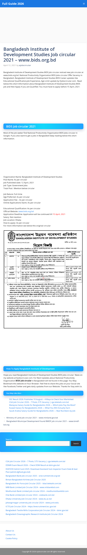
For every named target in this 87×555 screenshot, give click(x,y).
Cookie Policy (11, 538)
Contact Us (10, 534)
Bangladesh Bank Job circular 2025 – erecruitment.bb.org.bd (33, 475)
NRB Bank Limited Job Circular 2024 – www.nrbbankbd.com (32, 487)
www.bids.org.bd (26, 211)
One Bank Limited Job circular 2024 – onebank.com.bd (30, 495)
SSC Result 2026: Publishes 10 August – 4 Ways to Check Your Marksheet (41, 399)
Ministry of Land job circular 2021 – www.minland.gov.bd (32, 417)
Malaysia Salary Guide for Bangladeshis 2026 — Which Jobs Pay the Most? (42, 405)
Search (9, 439)
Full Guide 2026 (13, 4)
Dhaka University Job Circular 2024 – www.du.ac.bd (29, 498)
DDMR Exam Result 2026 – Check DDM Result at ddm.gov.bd (33, 465)
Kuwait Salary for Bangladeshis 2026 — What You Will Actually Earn (39, 408)
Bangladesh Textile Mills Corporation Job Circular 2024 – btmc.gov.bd (37, 510)
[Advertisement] (43, 24)
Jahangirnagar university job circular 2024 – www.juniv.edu (32, 502)
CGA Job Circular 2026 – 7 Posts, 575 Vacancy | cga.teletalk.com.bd (39, 402)
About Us (10, 530)
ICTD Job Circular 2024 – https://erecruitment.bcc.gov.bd (31, 506)
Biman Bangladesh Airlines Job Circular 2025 (26, 479)
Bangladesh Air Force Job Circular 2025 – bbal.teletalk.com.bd (33, 483)
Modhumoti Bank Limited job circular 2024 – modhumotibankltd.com (37, 491)
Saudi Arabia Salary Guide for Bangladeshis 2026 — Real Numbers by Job (42, 410)
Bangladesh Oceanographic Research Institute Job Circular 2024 (34, 514)
